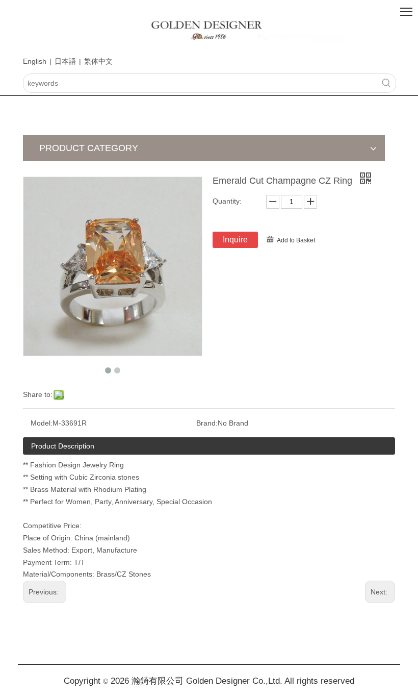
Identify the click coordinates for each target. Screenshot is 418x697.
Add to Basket (296, 240)
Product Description (62, 446)
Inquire (235, 239)
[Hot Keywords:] (386, 83)
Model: (42, 423)
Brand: (207, 423)
